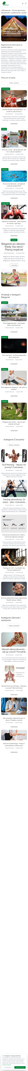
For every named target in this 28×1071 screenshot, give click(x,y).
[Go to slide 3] (24, 39)
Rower (4, 129)
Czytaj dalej (14, 265)
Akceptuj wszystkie (20, 1067)
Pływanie (4, 169)
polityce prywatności (6, 1064)
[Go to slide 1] (22, 39)
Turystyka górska (9, 28)
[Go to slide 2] (23, 39)
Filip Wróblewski (9, 114)
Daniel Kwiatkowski (9, 154)
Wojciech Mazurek (7, 36)
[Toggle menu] (25, 3)
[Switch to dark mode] (22, 3)
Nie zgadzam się (8, 1067)
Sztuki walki (5, 203)
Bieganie (14, 240)
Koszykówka (5, 89)
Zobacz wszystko (14, 83)
